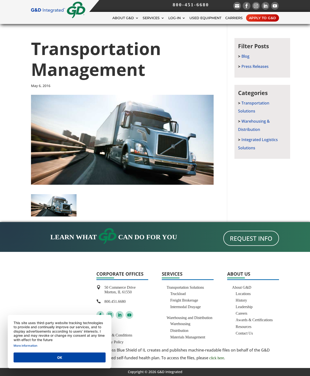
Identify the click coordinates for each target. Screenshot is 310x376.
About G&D (123, 18)
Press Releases (255, 66)
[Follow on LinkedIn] (120, 315)
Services (151, 18)
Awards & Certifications (254, 320)
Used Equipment (205, 18)
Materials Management (187, 337)
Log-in (174, 18)
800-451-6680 (191, 4)
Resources (243, 327)
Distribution (179, 330)
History (241, 300)
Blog (245, 56)
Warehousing (180, 324)
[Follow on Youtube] (129, 315)
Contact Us (244, 333)
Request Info (251, 238)
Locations (243, 294)
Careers (241, 313)
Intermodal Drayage (185, 307)
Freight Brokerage (184, 300)
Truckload (178, 294)
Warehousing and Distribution (189, 318)
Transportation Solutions (185, 287)
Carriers (234, 18)
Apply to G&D (262, 18)
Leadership (244, 307)
